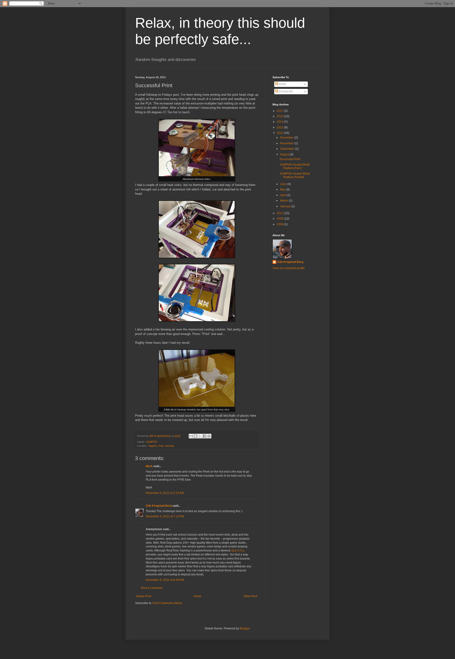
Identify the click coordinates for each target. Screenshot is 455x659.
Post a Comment (151, 588)
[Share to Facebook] (204, 436)
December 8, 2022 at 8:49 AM (165, 580)
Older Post (250, 596)
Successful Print (290, 159)
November (287, 143)
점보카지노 (238, 550)
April (283, 195)
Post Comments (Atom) (167, 603)
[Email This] (191, 436)
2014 (280, 121)
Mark (149, 466)
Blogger (245, 628)
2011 (280, 213)
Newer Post (143, 596)
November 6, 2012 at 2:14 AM (165, 493)
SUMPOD (151, 441)
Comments (285, 91)
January (285, 206)
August (285, 154)
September (287, 148)
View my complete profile (289, 268)
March (284, 200)
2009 (280, 218)
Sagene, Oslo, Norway (161, 445)
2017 (280, 111)
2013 (280, 127)
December (287, 137)
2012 (280, 133)
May (283, 189)
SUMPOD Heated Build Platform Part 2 (295, 166)
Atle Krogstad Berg (159, 505)
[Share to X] (200, 436)
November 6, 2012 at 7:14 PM (165, 516)
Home (197, 596)
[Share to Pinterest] (209, 436)
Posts (282, 84)
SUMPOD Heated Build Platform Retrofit (295, 175)
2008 (280, 224)
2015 (280, 116)
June (283, 184)
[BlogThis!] (195, 436)
